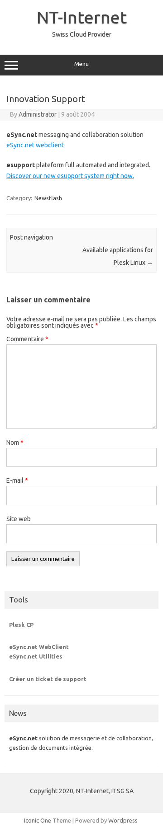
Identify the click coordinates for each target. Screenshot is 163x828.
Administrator (38, 114)
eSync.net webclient (35, 145)
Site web (18, 518)
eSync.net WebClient (39, 647)
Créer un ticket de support (47, 679)
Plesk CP (21, 624)
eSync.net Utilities (35, 656)
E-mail (17, 480)
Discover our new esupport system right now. (70, 175)
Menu (81, 64)
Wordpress (123, 820)
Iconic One (37, 820)
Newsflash (48, 198)
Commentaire (27, 339)
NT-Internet (82, 17)
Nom (15, 442)
